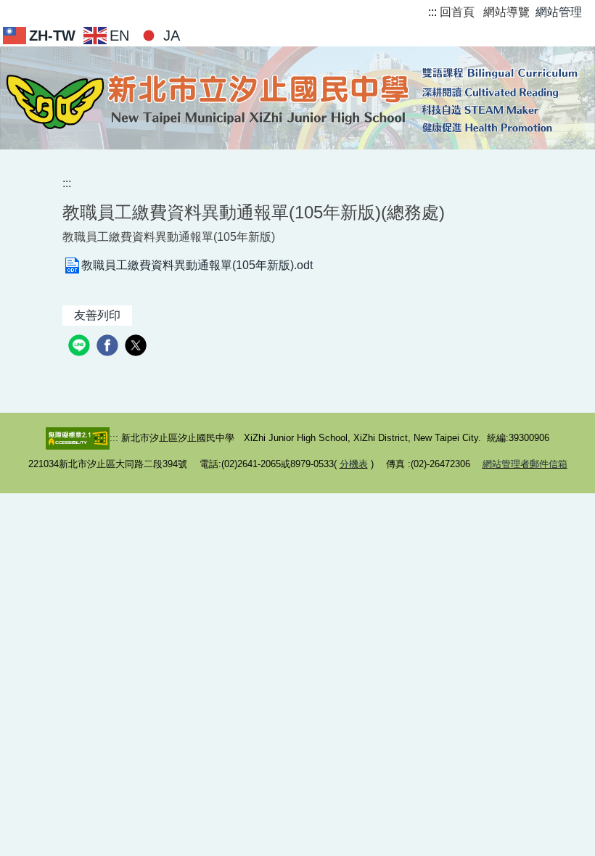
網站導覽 (506, 12)
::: (432, 12)
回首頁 (457, 12)
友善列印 (97, 315)
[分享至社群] (81, 347)
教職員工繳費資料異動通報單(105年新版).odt (197, 265)
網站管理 (559, 12)
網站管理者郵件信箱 (525, 463)
